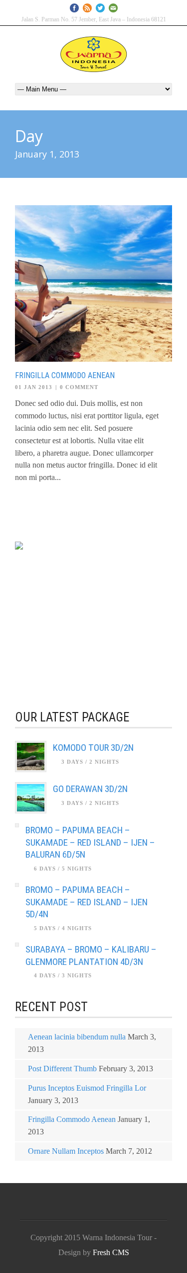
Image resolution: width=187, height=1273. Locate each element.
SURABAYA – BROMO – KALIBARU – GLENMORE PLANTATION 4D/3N (91, 955)
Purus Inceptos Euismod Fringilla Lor (87, 1088)
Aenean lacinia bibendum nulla (77, 1037)
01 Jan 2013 (33, 387)
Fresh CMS (111, 1252)
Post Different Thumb (62, 1068)
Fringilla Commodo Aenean (65, 375)
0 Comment (79, 387)
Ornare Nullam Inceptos (66, 1151)
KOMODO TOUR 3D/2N (93, 747)
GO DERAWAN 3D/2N (90, 789)
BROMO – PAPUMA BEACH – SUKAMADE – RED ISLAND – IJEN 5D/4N (86, 902)
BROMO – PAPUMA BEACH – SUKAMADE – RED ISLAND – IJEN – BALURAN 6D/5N (90, 842)
